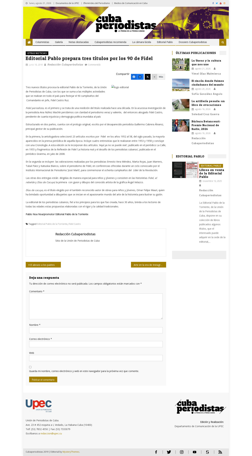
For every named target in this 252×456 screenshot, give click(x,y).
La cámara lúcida (141, 42)
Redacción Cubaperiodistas (65, 64)
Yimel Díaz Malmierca (206, 73)
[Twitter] (148, 77)
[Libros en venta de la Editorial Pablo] (185, 170)
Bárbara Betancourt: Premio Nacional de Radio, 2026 (206, 125)
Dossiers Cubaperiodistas (193, 42)
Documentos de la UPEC (67, 3)
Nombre (34, 324)
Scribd (206, 453)
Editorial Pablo (165, 42)
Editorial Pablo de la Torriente (52, 223)
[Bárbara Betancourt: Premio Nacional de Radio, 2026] (180, 125)
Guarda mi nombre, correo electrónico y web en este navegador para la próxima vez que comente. (84, 371)
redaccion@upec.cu (51, 433)
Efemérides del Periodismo (96, 3)
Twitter (168, 453)
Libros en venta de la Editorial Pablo (211, 173)
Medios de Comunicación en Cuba (130, 3)
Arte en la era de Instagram (149, 264)
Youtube (194, 453)
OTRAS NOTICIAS (37, 53)
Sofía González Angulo (207, 94)
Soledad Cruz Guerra (205, 114)
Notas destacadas (79, 42)
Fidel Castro (75, 223)
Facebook (156, 453)
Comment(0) (94, 64)
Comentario (36, 291)
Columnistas (42, 42)
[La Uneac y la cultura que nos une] (180, 64)
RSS (218, 453)
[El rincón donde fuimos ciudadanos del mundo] (180, 85)
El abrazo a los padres (42, 264)
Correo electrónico (40, 339)
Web (31, 352)
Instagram (181, 453)
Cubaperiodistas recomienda (110, 42)
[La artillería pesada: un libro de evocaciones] (180, 105)
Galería (59, 42)
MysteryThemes (71, 451)
